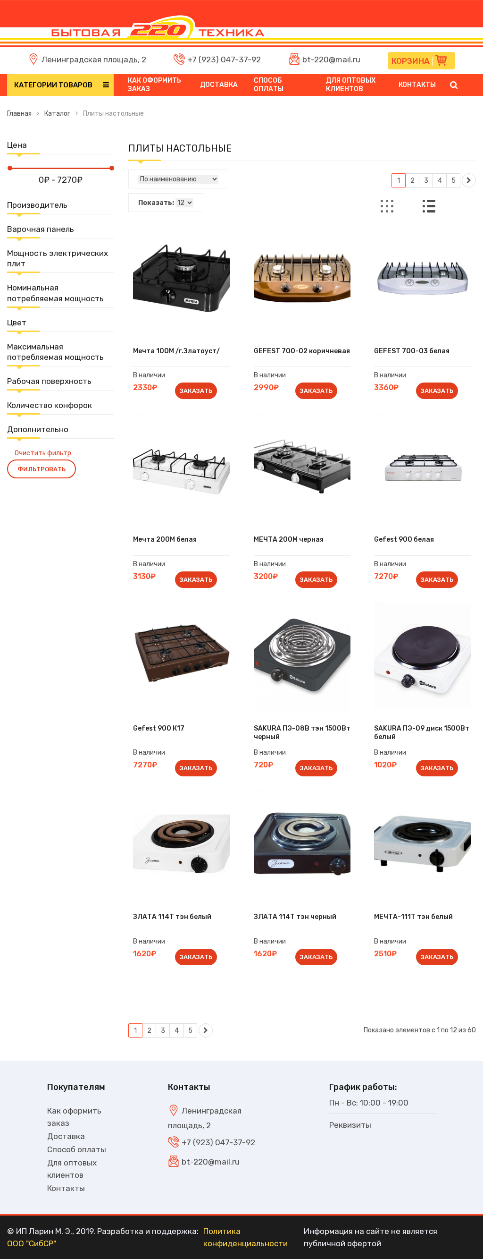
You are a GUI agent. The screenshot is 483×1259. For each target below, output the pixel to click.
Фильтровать (41, 469)
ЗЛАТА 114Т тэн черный (295, 917)
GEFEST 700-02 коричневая (302, 351)
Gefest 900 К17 (158, 728)
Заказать (196, 390)
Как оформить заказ (154, 85)
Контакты (417, 85)
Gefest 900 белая (404, 540)
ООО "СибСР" (31, 1243)
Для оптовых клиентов (350, 85)
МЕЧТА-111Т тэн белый (413, 917)
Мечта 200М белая (165, 540)
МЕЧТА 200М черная (289, 540)
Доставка (219, 85)
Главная (19, 114)
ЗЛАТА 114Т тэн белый (172, 917)
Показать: (156, 203)
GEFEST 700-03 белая (412, 351)
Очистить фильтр (43, 453)
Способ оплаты (268, 85)
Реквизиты (350, 1125)
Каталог (57, 114)
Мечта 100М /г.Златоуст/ (176, 351)
